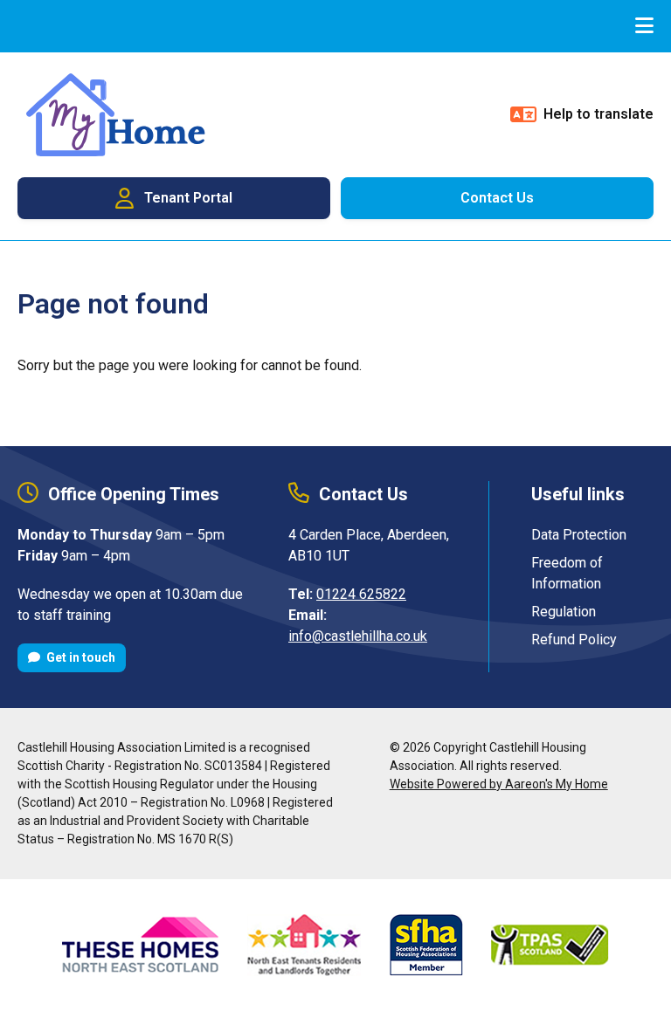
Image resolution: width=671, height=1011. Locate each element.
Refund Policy (574, 639)
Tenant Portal (188, 197)
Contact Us (497, 197)
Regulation (563, 611)
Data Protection (578, 534)
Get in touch (79, 657)
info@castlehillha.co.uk (357, 636)
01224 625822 (361, 594)
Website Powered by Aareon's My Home (499, 784)
